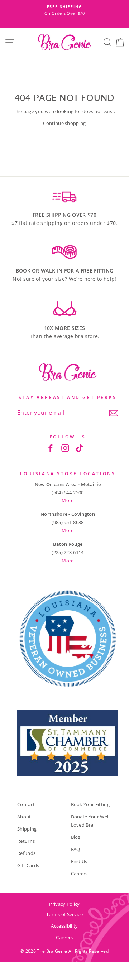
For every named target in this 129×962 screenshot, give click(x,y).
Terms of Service (64, 914)
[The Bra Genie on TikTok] (79, 447)
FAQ (75, 849)
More (67, 500)
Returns (26, 841)
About (24, 816)
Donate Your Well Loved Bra (90, 820)
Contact (26, 804)
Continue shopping (64, 123)
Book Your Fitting (90, 804)
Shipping (27, 829)
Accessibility (64, 926)
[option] (64, 10)
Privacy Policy (64, 904)
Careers (79, 873)
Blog (76, 837)
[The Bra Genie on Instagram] (65, 447)
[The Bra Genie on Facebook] (50, 447)
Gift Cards (28, 865)
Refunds (26, 853)
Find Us (79, 861)
